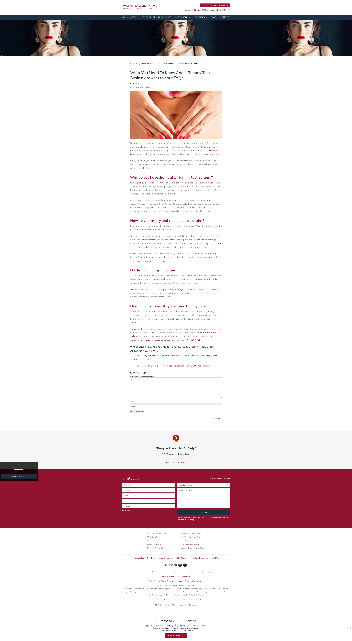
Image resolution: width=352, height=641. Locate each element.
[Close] (350, 628)
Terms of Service (183, 520)
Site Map (215, 558)
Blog (213, 17)
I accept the (128, 510)
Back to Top (216, 418)
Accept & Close (19, 476)
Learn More (18, 469)
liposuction (145, 340)
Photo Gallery (183, 17)
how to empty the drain (207, 257)
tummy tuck (209, 147)
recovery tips (212, 150)
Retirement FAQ (176, 636)
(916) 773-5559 (192, 544)
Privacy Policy (221, 518)
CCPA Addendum (183, 558)
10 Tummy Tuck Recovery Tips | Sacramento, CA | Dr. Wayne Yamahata (178, 365)
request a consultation (162, 340)
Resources (201, 17)
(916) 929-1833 (159, 544)
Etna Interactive (190, 605)
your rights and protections (167, 572)
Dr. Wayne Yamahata (142, 87)
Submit (203, 513)
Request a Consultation (214, 5)
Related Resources (200, 558)
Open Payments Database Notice (176, 576)
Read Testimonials (176, 462)
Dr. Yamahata (129, 17)
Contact (225, 17)
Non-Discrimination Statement (160, 558)
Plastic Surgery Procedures (156, 17)
